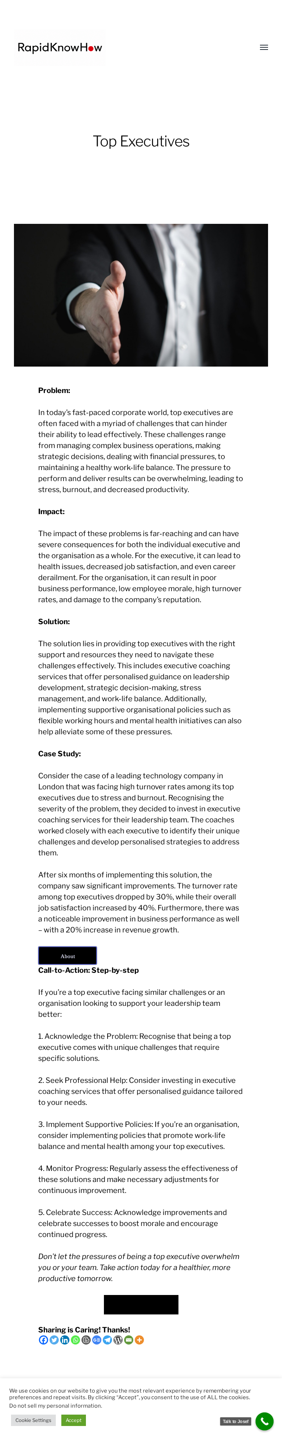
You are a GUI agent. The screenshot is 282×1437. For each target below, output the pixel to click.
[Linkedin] (64, 1340)
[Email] (128, 1340)
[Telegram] (107, 1340)
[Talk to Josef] (265, 1421)
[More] (139, 1340)
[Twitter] (54, 1340)
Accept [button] (74, 1420)
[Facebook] (43, 1340)
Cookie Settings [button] (33, 1420)
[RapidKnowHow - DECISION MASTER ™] (126, 47)
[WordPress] (118, 1340)
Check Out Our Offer (141, 1304)
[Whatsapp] (75, 1340)
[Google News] (96, 1340)
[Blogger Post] (86, 1340)
